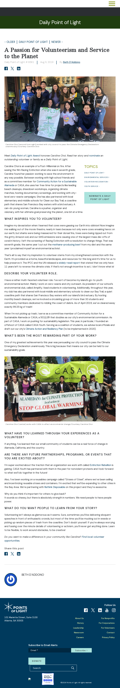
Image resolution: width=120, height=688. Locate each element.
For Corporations (107, 623)
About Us (79, 618)
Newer (56, 42)
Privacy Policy (108, 637)
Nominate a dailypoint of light (100, 198)
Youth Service (91, 186)
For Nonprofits (108, 618)
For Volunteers (108, 628)
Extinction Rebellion (100, 465)
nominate (94, 155)
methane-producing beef (66, 244)
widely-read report (69, 262)
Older (11, 42)
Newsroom (79, 632)
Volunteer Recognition (96, 182)
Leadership (78, 628)
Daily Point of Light (33, 42)
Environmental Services (96, 177)
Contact (111, 632)
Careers (80, 637)
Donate (37, 661)
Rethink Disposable (54, 487)
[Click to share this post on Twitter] (13, 69)
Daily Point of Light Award (25, 155)
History (80, 623)
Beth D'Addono (71, 62)
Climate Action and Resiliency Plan (44, 328)
